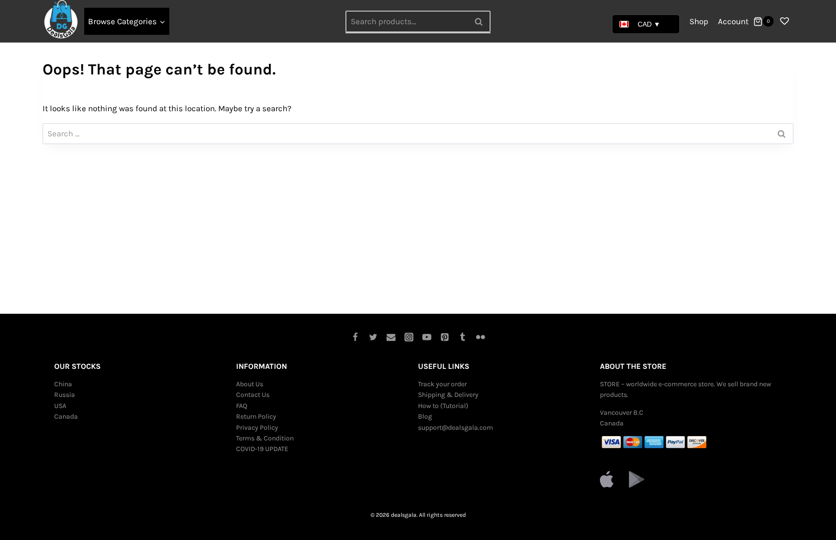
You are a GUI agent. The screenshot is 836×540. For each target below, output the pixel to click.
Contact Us (252, 395)
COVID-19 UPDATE (262, 449)
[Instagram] (409, 337)
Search (481, 21)
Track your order (442, 384)
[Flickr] (481, 337)
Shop (698, 21)
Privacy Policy (257, 427)
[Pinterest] (445, 337)
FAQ (241, 406)
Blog (425, 416)
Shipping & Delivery (448, 395)
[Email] (391, 337)
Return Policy (256, 416)
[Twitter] (373, 337)
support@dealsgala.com (455, 427)
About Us (249, 384)
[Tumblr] (463, 337)
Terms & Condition (265, 438)
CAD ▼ (649, 24)
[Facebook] (355, 337)
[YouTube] (427, 337)
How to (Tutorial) (443, 406)
